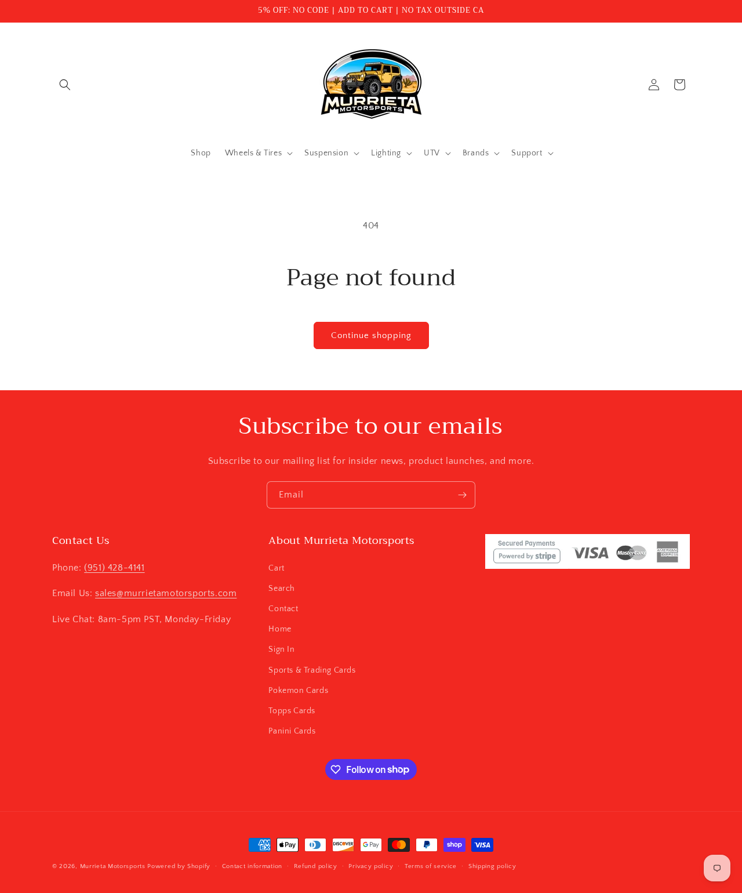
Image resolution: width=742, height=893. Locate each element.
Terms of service (431, 865)
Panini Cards (291, 730)
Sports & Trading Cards (311, 669)
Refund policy (315, 865)
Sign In (281, 649)
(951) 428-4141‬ (114, 567)
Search (281, 588)
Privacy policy (370, 865)
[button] (65, 84)
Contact (283, 608)
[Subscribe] (462, 495)
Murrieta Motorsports (113, 866)
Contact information (252, 865)
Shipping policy (492, 865)
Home (279, 628)
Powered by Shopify (178, 866)
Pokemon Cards (298, 690)
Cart (276, 567)
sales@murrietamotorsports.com (166, 593)
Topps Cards (291, 710)
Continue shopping (371, 335)
